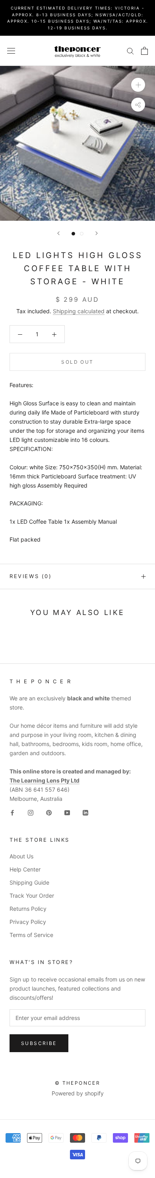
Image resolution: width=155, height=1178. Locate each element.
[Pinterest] (49, 812)
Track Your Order (32, 895)
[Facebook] (12, 812)
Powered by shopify (78, 1093)
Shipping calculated (79, 311)
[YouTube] (67, 812)
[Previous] (58, 233)
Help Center (25, 869)
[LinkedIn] (85, 812)
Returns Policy (28, 908)
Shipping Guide (29, 882)
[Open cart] (144, 51)
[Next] (96, 233)
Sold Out (77, 362)
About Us (21, 856)
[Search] (130, 50)
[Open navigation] (11, 51)
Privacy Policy (28, 921)
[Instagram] (30, 812)
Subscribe (39, 1043)
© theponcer (77, 1083)
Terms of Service (31, 934)
